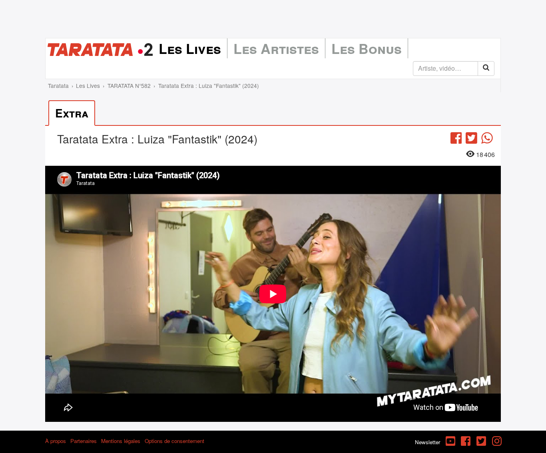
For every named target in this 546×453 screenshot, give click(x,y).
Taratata (58, 85)
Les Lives (190, 48)
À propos (55, 441)
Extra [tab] (71, 113)
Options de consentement (174, 441)
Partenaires (83, 441)
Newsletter (427, 442)
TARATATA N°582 (129, 85)
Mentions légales (120, 441)
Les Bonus (366, 48)
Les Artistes (276, 48)
